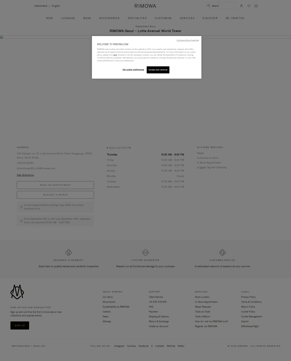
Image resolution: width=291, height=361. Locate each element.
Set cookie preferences (133, 69)
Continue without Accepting (188, 40)
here (115, 55)
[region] (146, 57)
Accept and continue (158, 69)
